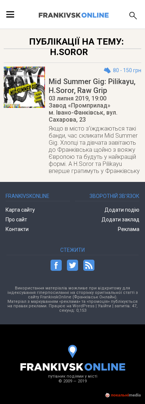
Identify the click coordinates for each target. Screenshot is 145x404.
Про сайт (16, 219)
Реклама (128, 229)
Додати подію (121, 210)
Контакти (17, 229)
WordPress (83, 306)
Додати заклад (120, 219)
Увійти (104, 306)
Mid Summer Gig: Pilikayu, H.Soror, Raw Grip (92, 86)
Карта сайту (20, 210)
